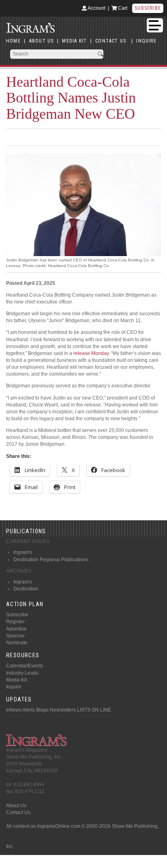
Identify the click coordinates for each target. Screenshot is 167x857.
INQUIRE (146, 41)
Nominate (17, 642)
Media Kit (16, 680)
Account (96, 8)
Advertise (16, 629)
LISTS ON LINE (94, 710)
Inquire (13, 687)
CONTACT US (110, 41)
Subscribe (148, 8)
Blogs (42, 710)
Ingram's (22, 552)
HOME (13, 41)
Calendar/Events (24, 666)
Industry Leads (22, 673)
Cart (122, 8)
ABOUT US (41, 41)
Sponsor (15, 636)
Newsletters (63, 710)
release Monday (91, 353)
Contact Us (18, 812)
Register (15, 621)
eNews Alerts (20, 710)
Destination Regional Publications (50, 559)
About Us (16, 805)
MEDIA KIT (74, 41)
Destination (26, 589)
